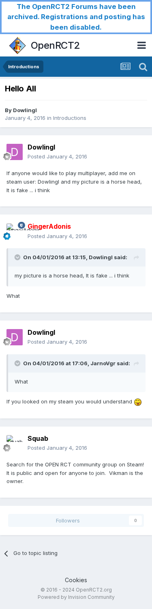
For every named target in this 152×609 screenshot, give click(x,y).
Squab (38, 438)
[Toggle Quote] (18, 257)
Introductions (69, 118)
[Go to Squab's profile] (14, 443)
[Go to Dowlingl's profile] (14, 152)
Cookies (76, 579)
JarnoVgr (103, 363)
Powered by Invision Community (76, 597)
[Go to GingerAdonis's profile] (14, 231)
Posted (57, 156)
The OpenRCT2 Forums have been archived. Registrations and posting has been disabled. (76, 16)
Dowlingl (25, 110)
